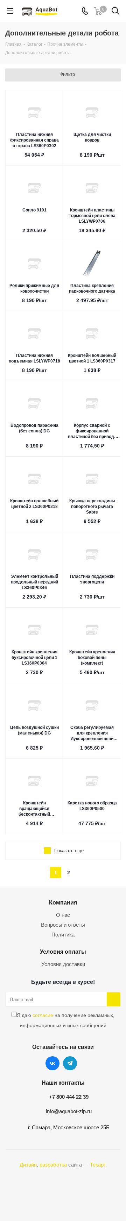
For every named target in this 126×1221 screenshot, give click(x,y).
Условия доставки (63, 964)
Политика (63, 935)
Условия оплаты (63, 951)
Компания (63, 902)
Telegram (70, 1063)
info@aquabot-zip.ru (69, 1111)
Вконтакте (52, 1063)
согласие (43, 1015)
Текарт (97, 1165)
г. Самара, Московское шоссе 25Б (69, 1127)
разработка (53, 1165)
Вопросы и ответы (63, 925)
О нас (63, 915)
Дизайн (28, 1165)
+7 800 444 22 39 (69, 1097)
